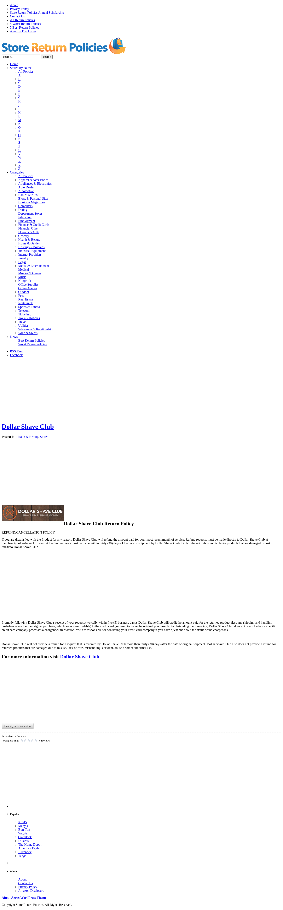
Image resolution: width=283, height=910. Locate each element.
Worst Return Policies (32, 344)
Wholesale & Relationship (35, 329)
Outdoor (23, 292)
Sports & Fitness (29, 307)
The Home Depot (29, 844)
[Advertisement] (141, 389)
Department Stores (30, 213)
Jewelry (23, 258)
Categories (17, 172)
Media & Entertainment (33, 266)
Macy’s (23, 826)
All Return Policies (22, 20)
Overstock (25, 837)
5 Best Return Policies (24, 27)
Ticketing (24, 314)
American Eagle (28, 848)
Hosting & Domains (31, 247)
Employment (26, 221)
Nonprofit (24, 280)
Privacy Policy (19, 9)
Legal (22, 262)
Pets (21, 295)
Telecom (23, 310)
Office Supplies (28, 284)
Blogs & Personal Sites (33, 198)
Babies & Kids (27, 195)
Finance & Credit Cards (33, 224)
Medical (23, 269)
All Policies (25, 71)
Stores (44, 437)
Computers (25, 206)
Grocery (23, 236)
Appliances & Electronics (35, 183)
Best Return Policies (31, 340)
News (14, 336)
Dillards (23, 841)
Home (14, 64)
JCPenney (24, 852)
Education (24, 217)
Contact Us (17, 16)
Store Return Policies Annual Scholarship (37, 12)
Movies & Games (29, 273)
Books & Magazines (31, 202)
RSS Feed (16, 351)
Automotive (26, 191)
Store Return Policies (64, 46)
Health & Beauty (29, 239)
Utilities (23, 325)
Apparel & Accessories (33, 180)
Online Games (27, 288)
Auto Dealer (26, 187)
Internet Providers (29, 254)
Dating (22, 209)
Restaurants (25, 303)
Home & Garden (29, 243)
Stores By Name (20, 68)
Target (22, 855)
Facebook (16, 355)
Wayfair (23, 833)
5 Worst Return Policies (25, 24)
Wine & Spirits (27, 333)
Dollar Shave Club (28, 426)
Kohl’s (22, 822)
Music (22, 277)
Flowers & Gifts (28, 232)
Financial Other (28, 228)
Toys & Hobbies (29, 318)
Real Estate (25, 299)
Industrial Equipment (32, 251)
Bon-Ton (24, 829)
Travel (22, 322)
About (14, 5)
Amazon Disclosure (23, 31)
